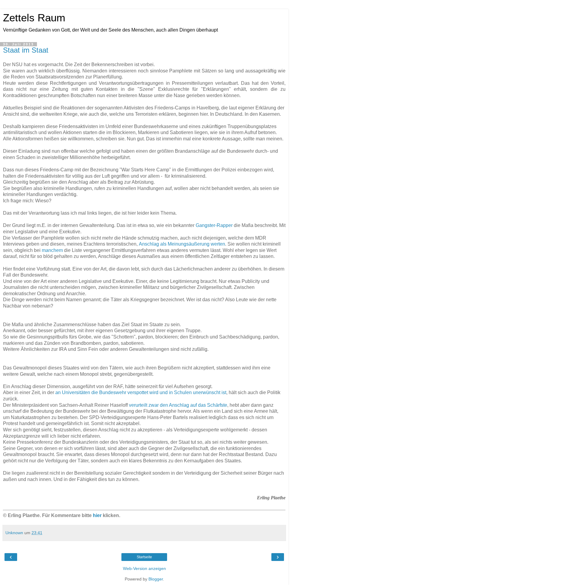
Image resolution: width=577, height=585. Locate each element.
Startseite (144, 557)
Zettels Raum (34, 17)
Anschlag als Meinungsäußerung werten (182, 244)
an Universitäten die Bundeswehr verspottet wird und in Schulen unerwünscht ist (140, 392)
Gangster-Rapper (214, 225)
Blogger (155, 579)
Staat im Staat (25, 50)
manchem (52, 250)
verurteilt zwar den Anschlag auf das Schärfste (178, 405)
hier (97, 515)
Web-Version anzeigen (144, 568)
